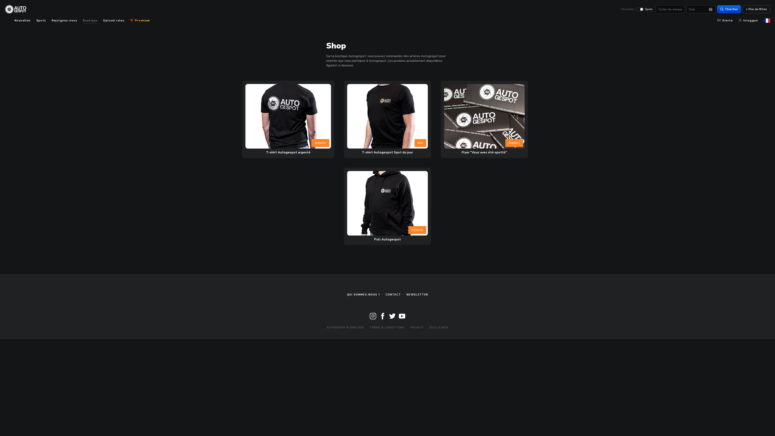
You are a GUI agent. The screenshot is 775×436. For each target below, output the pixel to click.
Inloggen (750, 20)
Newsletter (417, 295)
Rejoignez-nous (64, 20)
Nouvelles (628, 9)
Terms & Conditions (386, 327)
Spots (648, 9)
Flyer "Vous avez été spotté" (484, 152)
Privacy (417, 327)
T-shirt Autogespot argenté (288, 152)
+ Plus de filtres (756, 9)
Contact (393, 295)
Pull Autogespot (387, 239)
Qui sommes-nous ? (363, 295)
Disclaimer (438, 327)
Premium (142, 20)
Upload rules (113, 20)
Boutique (90, 20)
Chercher (731, 9)
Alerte (727, 20)
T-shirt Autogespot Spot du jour (387, 152)
